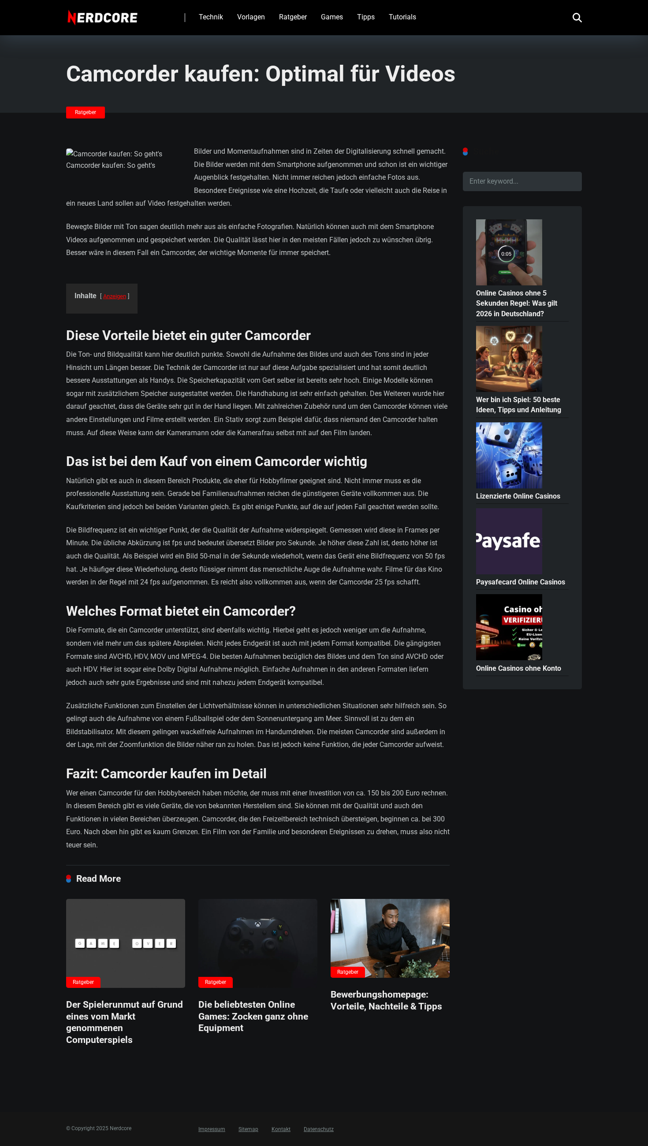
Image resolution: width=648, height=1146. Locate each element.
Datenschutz (319, 1129)
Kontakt (281, 1129)
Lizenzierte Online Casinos (518, 496)
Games (332, 17)
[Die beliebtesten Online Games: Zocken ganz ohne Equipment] (257, 943)
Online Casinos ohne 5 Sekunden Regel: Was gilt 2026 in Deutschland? (516, 303)
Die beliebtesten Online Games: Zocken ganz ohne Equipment (253, 1016)
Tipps (366, 17)
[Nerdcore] (102, 14)
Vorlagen (251, 17)
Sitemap (248, 1129)
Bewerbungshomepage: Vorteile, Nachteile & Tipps (386, 1000)
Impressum (211, 1129)
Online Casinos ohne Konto (518, 668)
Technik (211, 17)
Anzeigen (114, 296)
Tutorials (402, 17)
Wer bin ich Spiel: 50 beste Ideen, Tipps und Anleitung (518, 405)
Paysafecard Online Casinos (520, 582)
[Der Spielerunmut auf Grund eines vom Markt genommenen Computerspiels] (125, 943)
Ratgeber (293, 17)
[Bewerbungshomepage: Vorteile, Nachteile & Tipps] (390, 938)
